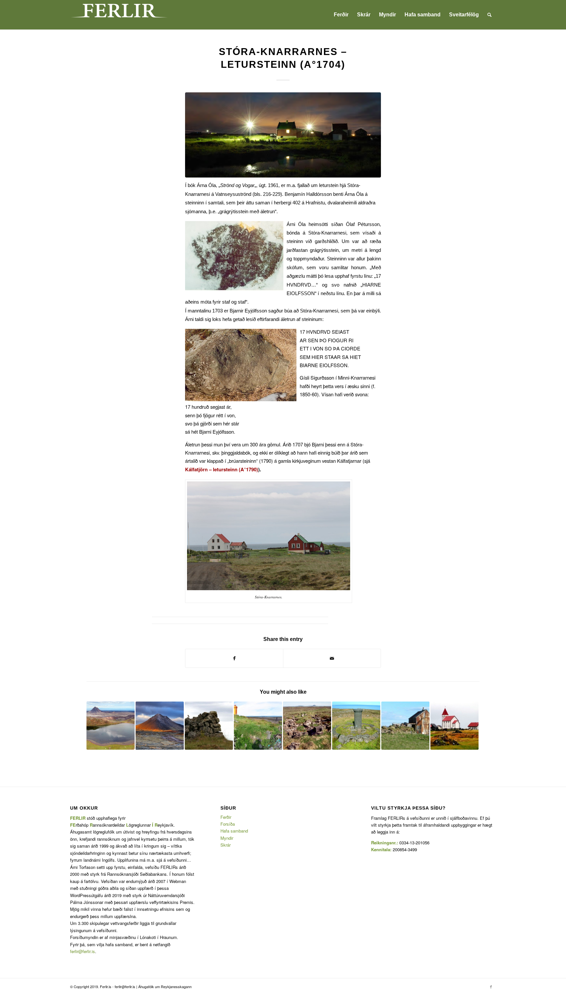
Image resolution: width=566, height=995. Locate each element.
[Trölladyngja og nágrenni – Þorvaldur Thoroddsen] (110, 726)
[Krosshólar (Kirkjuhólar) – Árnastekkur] (307, 726)
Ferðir (225, 817)
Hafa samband (234, 831)
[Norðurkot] (405, 726)
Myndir (226, 838)
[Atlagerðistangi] (258, 726)
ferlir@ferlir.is (82, 951)
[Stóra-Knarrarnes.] (283, 135)
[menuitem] (341, 14)
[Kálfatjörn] (454, 726)
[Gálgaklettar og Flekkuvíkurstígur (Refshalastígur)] (209, 726)
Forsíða (227, 824)
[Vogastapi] (356, 726)
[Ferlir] (119, 14)
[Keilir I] (160, 726)
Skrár (225, 845)
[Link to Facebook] (491, 986)
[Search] (489, 14)
